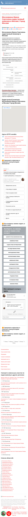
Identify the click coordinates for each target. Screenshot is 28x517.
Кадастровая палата (5, 369)
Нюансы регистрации (5, 361)
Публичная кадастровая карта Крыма (9, 435)
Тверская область (6, 486)
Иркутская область (6, 481)
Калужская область (6, 473)
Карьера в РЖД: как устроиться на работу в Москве (12, 404)
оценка (5, 29)
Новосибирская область (7, 487)
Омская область (5, 471)
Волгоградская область (7, 490)
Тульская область (6, 476)
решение (20, 29)
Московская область (6, 461)
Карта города (4, 366)
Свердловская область (7, 465)
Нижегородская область (7, 464)
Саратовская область (7, 482)
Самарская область (6, 478)
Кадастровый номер (5, 352)
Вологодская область (7, 484)
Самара (23, 508)
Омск (20, 508)
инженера (11, 27)
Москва (9, 507)
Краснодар (14, 509)
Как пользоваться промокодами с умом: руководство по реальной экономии (14, 383)
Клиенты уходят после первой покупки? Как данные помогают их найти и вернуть (12, 394)
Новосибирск (21, 507)
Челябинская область (7, 470)
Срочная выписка (5, 349)
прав (10, 29)
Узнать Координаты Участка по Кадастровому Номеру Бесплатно (13, 452)
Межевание (3, 354)
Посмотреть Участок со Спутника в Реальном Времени (13, 425)
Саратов (14, 515)
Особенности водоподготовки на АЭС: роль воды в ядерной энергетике (12, 389)
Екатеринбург (4, 508)
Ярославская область (7, 468)
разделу (14, 29)
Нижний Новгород (15, 508)
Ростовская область (6, 467)
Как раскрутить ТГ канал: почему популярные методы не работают (13, 399)
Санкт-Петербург (15, 507)
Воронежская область (7, 479)
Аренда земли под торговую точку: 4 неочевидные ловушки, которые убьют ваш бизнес (12, 378)
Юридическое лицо (5, 364)
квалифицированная (19, 27)
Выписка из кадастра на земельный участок (11, 412)
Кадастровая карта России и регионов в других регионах (14, 421)
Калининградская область (8, 489)
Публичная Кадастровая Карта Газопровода (11, 439)
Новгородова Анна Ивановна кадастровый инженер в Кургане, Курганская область (13, 417)
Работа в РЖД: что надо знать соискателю (11, 408)
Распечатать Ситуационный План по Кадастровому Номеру (12, 430)
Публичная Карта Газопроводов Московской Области (13, 447)
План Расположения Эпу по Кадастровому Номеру (12, 443)
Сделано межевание (5, 356)
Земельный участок (5, 359)
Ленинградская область (7, 462)
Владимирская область (7, 475)
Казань (9, 508)
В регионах (5, 507)
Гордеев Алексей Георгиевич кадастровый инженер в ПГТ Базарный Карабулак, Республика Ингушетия (14, 141)
